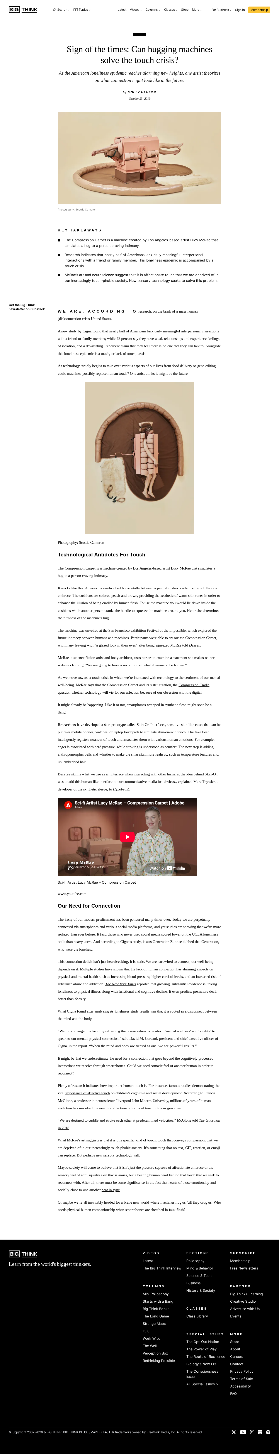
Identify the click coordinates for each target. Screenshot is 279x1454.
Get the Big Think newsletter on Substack (27, 307)
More (196, 9)
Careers (236, 1356)
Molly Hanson (142, 92)
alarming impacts (195, 969)
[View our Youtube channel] (243, 1432)
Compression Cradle (194, 685)
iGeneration (209, 941)
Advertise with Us (245, 1309)
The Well (150, 1346)
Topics (83, 9)
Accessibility (240, 1386)
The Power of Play (201, 1349)
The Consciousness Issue (202, 1374)
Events (235, 1316)
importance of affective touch (87, 1093)
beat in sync (111, 1190)
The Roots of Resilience (205, 1356)
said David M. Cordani (139, 1038)
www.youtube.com (72, 893)
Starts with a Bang (158, 1301)
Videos (135, 9)
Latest (122, 9)
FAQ (233, 1393)
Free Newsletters (244, 1268)
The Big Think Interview (162, 1268)
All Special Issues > (202, 1384)
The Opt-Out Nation (202, 1341)
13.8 (146, 1331)
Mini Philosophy (156, 1294)
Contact (236, 1364)
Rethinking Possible (159, 1360)
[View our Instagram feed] (252, 1432)
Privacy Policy (241, 1371)
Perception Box (155, 1353)
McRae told (185, 645)
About (235, 1349)
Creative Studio (243, 1301)
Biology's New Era (201, 1364)
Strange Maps (154, 1323)
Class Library (197, 1316)
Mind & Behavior (199, 1268)
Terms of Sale (241, 1379)
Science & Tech (198, 1275)
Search (62, 9)
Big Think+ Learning (246, 1294)
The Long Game (156, 1316)
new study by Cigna (76, 331)
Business (193, 1283)
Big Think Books (156, 1309)
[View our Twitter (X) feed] (233, 1432)
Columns (152, 9)
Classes (169, 9)
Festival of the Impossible (166, 630)
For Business (221, 10)
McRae (63, 657)
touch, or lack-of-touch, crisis (123, 353)
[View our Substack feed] (260, 1432)
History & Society (200, 1290)
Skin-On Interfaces (151, 724)
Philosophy (195, 1261)
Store (185, 9)
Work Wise (151, 1338)
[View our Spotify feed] (268, 1432)
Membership (259, 10)
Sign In (240, 10)
